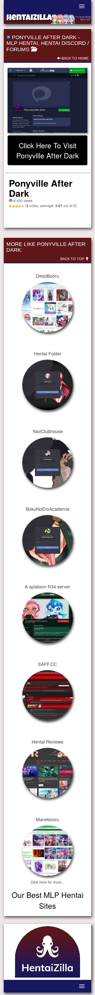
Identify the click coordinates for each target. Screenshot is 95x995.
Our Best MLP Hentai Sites (48, 900)
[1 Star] (10, 206)
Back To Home (75, 58)
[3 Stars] (16, 206)
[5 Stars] (22, 206)
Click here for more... (47, 882)
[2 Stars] (13, 206)
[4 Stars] (19, 206)
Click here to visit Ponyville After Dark (47, 150)
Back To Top (72, 259)
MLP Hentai (22, 43)
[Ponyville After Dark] (47, 100)
